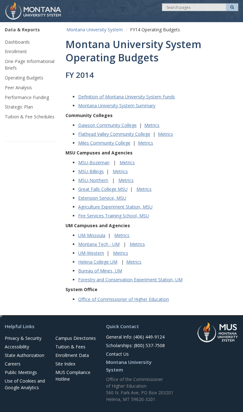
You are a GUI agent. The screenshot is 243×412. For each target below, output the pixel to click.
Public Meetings (21, 372)
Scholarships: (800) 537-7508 (135, 345)
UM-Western (91, 253)
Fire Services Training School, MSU (113, 216)
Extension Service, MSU (102, 198)
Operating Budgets (24, 78)
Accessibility (17, 347)
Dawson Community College (107, 125)
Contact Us (117, 354)
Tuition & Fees (70, 347)
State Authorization (24, 355)
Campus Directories (75, 338)
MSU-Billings (91, 171)
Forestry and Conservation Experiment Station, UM (130, 280)
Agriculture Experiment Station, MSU (115, 207)
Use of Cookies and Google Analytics (25, 384)
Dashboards (17, 42)
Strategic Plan (19, 107)
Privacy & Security (23, 338)
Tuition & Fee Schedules (29, 117)
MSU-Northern (93, 180)
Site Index (65, 364)
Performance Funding (27, 97)
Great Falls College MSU (103, 189)
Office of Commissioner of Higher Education (123, 299)
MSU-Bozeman (93, 162)
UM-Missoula (91, 235)
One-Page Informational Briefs (29, 64)
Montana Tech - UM (99, 244)
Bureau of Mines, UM (100, 271)
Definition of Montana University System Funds (126, 97)
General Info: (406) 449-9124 (135, 337)
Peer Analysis (18, 87)
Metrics (151, 125)
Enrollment (16, 51)
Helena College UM (97, 262)
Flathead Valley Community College (114, 134)
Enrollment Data (72, 355)
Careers (13, 364)
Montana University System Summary (116, 106)
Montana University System (94, 30)
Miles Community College (104, 143)
